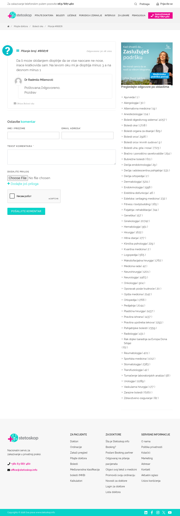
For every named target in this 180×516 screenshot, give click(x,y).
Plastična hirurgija (134, 311)
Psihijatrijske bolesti (135, 328)
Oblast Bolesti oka (25, 103)
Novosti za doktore (116, 480)
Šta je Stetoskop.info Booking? (117, 444)
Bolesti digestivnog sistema (140, 119)
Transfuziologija (133, 370)
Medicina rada (132, 266)
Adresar (145, 464)
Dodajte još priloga (24, 184)
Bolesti (74, 464)
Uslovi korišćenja (150, 480)
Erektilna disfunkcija (136, 193)
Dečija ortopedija (134, 176)
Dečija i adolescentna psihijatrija (143, 170)
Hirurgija (129, 232)
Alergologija (131, 103)
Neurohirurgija (132, 271)
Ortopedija (130, 300)
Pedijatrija (129, 305)
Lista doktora (113, 492)
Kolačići (145, 452)
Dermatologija (132, 181)
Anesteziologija (133, 114)
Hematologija (132, 226)
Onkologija (130, 283)
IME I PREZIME (16, 128)
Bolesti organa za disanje (139, 131)
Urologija (129, 381)
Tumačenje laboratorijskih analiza (144, 375)
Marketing (147, 458)
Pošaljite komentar (26, 211)
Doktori (74, 441)
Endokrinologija (133, 187)
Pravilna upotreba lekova (139, 322)
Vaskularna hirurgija (135, 386)
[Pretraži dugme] (136, 4)
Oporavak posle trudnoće (139, 288)
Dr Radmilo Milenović (38, 79)
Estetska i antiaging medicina (141, 198)
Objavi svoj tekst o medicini (121, 469)
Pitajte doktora (44, 15)
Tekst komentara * (20, 146)
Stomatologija (132, 364)
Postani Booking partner (119, 452)
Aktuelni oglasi (149, 475)
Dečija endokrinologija (137, 164)
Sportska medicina (135, 358)
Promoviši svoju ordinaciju (120, 475)
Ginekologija (131, 221)
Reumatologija (133, 353)
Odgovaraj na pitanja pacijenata (118, 461)
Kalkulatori (76, 480)
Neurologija (131, 277)
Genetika (129, 215)
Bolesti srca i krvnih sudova (140, 142)
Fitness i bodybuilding (137, 204)
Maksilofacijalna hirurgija (138, 260)
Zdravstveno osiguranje (138, 398)
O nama (145, 441)
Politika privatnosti (151, 447)
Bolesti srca (131, 136)
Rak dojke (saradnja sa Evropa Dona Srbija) (145, 341)
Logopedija (130, 255)
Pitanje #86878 (55, 26)
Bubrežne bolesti (134, 159)
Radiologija (130, 333)
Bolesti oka (38, 26)
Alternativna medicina (137, 108)
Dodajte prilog (18, 171)
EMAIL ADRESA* (71, 128)
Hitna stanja (131, 238)
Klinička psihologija (135, 243)
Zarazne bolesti (133, 392)
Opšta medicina (133, 294)
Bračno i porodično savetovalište (143, 153)
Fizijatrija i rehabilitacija (137, 209)
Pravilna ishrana (133, 316)
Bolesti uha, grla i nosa (137, 148)
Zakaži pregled (78, 452)
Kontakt (145, 469)
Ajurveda (129, 97)
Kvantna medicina (135, 249)
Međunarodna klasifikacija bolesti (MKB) (85, 472)
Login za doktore (115, 486)
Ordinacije (76, 447)
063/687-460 (65, 3)
